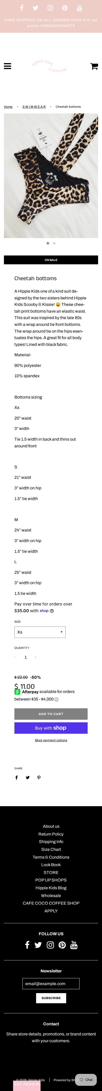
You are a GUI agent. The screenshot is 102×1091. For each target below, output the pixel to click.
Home (8, 107)
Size (17, 621)
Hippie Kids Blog (51, 888)
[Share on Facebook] (18, 777)
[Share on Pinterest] (39, 777)
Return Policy (51, 834)
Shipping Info (51, 841)
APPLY (51, 911)
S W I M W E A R (34, 107)
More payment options (51, 740)
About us (51, 826)
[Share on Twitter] (27, 777)
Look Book (51, 865)
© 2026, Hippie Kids (30, 1080)
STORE (51, 872)
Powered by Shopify (68, 1080)
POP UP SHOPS (51, 880)
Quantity (21, 647)
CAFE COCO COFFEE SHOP (51, 903)
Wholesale (51, 895)
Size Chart (51, 849)
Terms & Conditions (51, 857)
